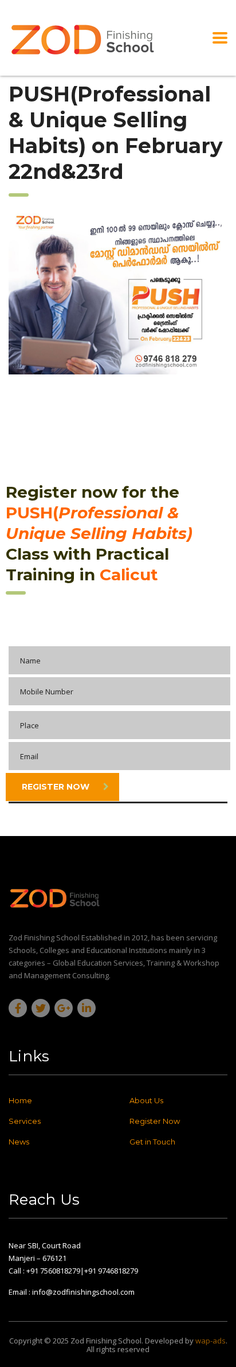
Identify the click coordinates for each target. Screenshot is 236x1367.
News (19, 1141)
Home (20, 1100)
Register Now (55, 787)
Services (25, 1121)
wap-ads (210, 1340)
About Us (146, 1100)
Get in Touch (152, 1141)
